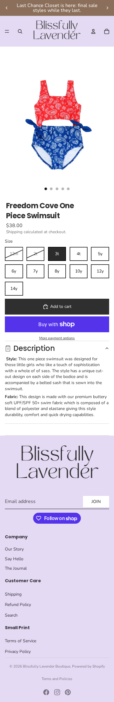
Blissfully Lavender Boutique (46, 666)
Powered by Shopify (88, 666)
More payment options (57, 338)
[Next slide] (107, 8)
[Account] (93, 31)
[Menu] (7, 31)
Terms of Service (20, 641)
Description (34, 348)
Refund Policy (18, 605)
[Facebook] (46, 692)
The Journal (16, 568)
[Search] (20, 31)
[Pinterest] (67, 692)
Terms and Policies (57, 678)
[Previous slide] (6, 8)
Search (11, 615)
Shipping (13, 594)
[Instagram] (57, 692)
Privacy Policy (18, 651)
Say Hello (14, 559)
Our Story (14, 549)
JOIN (96, 501)
